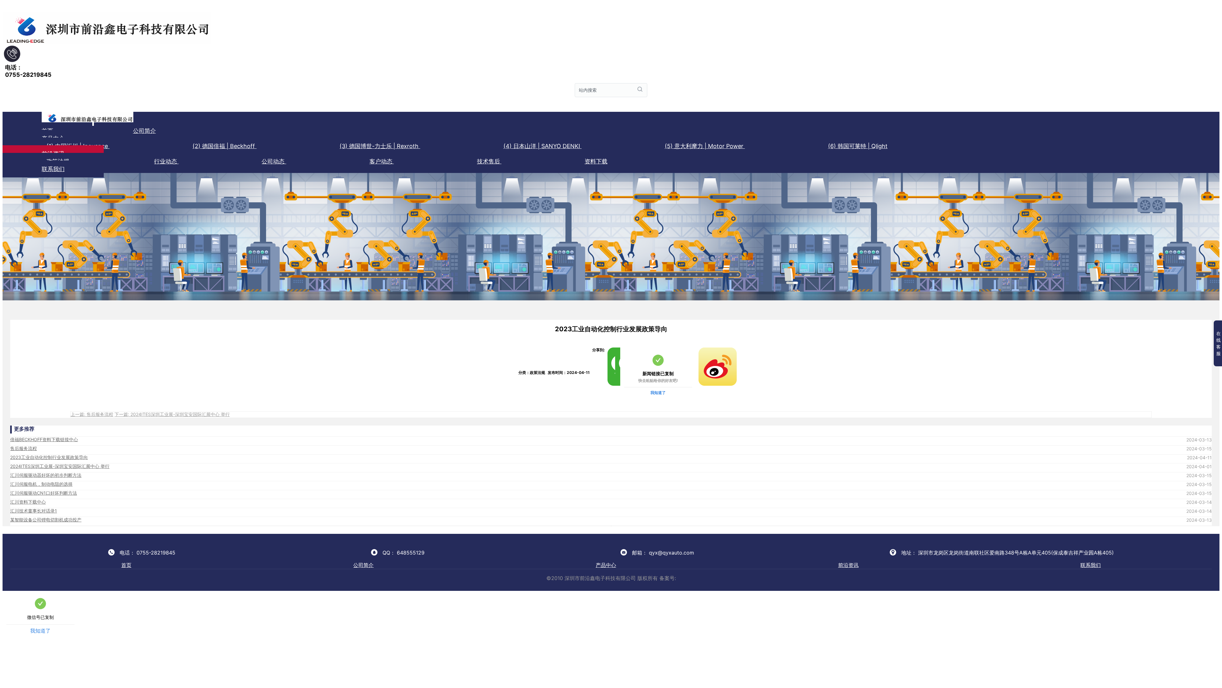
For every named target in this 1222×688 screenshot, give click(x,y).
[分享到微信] (610, 350)
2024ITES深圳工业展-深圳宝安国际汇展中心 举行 (59, 466)
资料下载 (596, 161)
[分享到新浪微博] (701, 350)
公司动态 (274, 161)
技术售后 (489, 161)
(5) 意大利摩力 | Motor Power (705, 146)
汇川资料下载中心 (28, 502)
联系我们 (53, 169)
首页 (126, 565)
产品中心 (606, 565)
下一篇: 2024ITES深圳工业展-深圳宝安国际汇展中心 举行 (172, 414)
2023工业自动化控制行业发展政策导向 (49, 457)
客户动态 (381, 161)
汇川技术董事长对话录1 (33, 510)
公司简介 (144, 130)
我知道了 (658, 392)
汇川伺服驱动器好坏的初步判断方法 (45, 475)
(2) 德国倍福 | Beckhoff (224, 146)
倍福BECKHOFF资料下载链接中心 (44, 439)
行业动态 (166, 161)
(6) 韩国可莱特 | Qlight (858, 146)
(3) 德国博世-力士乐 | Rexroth (380, 146)
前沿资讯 (848, 565)
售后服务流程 (23, 448)
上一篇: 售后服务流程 (92, 414)
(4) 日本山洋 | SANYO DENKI (542, 146)
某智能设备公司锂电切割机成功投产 (45, 519)
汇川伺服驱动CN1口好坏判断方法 (43, 493)
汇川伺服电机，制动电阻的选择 (41, 484)
